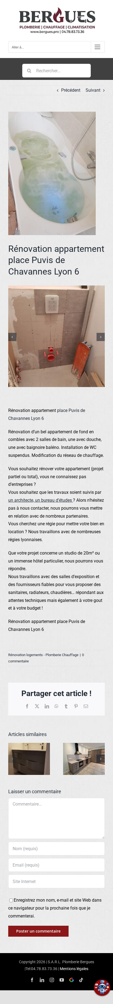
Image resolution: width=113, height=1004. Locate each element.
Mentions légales (74, 969)
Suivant (93, 90)
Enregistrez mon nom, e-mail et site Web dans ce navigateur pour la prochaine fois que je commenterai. (54, 908)
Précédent (70, 90)
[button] (12, 337)
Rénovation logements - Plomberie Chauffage (43, 655)
